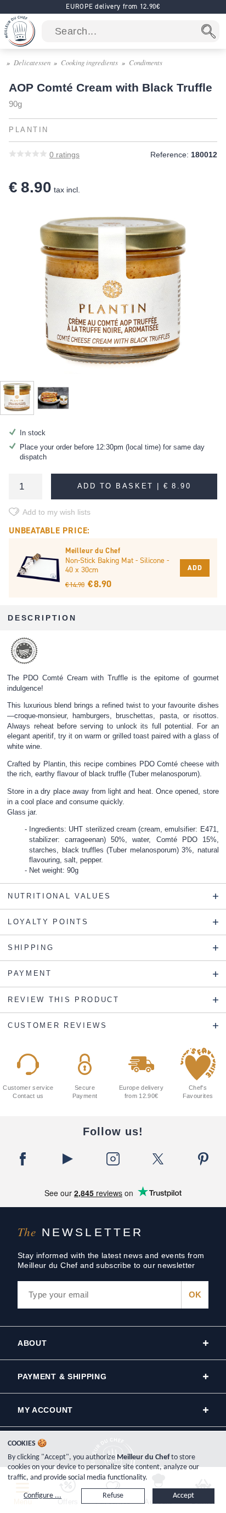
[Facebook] (22, 1159)
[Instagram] (113, 1159)
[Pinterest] (203, 1159)
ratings (64, 154)
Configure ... (42, 1496)
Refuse (113, 1496)
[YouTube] (67, 1159)
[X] (157, 1159)
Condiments (145, 62)
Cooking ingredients (89, 62)
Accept (183, 1496)
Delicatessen (32, 62)
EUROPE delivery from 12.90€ (113, 6)
